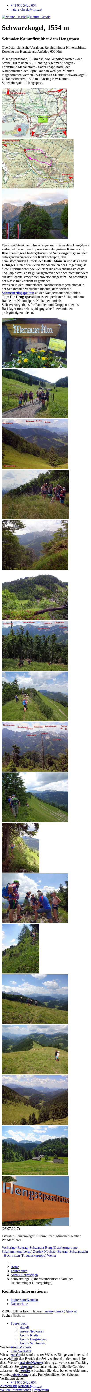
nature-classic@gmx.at (26, 9)
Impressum (41, 1390)
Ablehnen (24, 1386)
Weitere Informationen (15, 1390)
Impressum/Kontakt (24, 1300)
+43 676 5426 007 (23, 5)
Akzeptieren (8, 1386)
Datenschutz (19, 1304)
